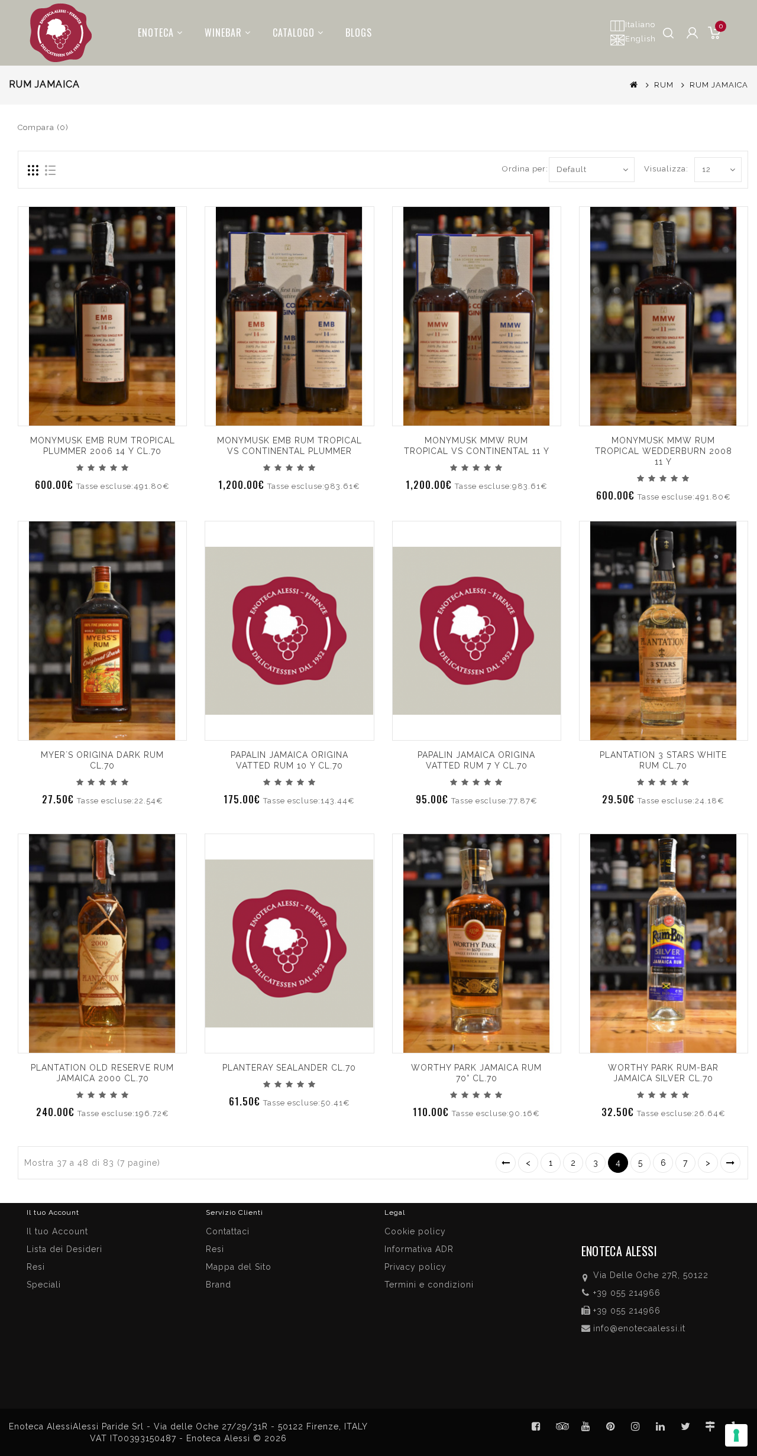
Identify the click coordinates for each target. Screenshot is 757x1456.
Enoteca (156, 32)
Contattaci (228, 1231)
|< (506, 1163)
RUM (664, 84)
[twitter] (685, 1426)
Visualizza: (657, 168)
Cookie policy (415, 1231)
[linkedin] (660, 1426)
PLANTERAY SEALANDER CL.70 (289, 1067)
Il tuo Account (57, 1231)
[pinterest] (611, 1426)
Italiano (640, 24)
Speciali (44, 1284)
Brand (218, 1284)
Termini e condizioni (429, 1284)
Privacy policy (415, 1267)
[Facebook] (536, 1426)
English (640, 38)
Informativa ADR (419, 1249)
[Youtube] (586, 1426)
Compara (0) (43, 127)
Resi (215, 1249)
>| (730, 1163)
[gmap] (710, 1426)
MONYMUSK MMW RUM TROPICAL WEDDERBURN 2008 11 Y (663, 451)
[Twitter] (561, 1426)
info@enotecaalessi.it (639, 1328)
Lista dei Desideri (64, 1249)
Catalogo (294, 32)
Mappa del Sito (238, 1267)
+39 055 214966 (627, 1293)
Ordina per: (521, 168)
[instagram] (636, 1426)
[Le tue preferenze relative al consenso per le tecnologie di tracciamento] (736, 1435)
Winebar (223, 32)
